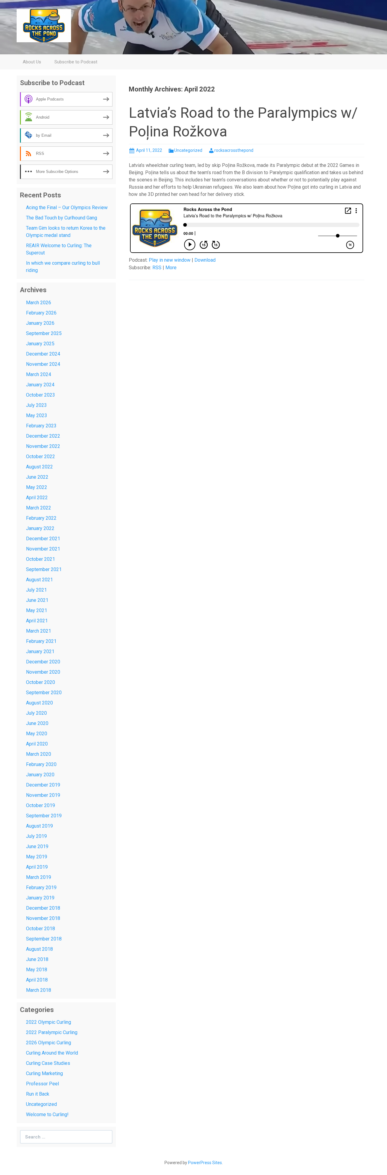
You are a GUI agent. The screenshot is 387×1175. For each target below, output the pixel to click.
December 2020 (43, 662)
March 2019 (38, 877)
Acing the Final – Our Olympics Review (67, 207)
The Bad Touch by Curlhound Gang (61, 218)
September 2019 (44, 816)
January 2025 (40, 343)
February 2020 (41, 764)
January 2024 (40, 385)
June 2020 (37, 723)
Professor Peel (42, 1084)
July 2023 (36, 405)
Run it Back (37, 1094)
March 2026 (38, 302)
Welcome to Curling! (47, 1114)
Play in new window (169, 260)
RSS (156, 267)
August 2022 (39, 467)
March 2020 (38, 754)
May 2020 (36, 733)
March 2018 (38, 990)
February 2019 (41, 887)
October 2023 (40, 395)
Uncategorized (188, 150)
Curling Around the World (52, 1053)
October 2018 (40, 928)
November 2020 (43, 672)
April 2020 (37, 744)
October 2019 (40, 805)
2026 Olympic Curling (48, 1043)
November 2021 (43, 549)
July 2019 (36, 836)
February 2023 (41, 426)
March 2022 (38, 508)
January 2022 (40, 528)
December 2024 (43, 354)
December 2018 (43, 908)
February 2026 (41, 313)
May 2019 (36, 857)
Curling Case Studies (48, 1063)
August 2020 (39, 703)
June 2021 (37, 600)
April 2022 (37, 497)
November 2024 (43, 364)
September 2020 (44, 692)
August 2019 (39, 826)
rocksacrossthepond (233, 150)
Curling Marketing (44, 1073)
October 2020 (40, 682)
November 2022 (43, 446)
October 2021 (40, 559)
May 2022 (36, 487)
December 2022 (43, 436)
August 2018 (39, 949)
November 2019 (43, 795)
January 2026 (40, 323)
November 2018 (43, 918)
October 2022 (40, 456)
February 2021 (41, 641)
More (171, 267)
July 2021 (36, 590)
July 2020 (36, 713)
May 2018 (36, 969)
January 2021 (40, 651)
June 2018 (37, 959)
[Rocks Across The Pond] (44, 25)
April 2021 (37, 621)
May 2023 (36, 415)
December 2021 (43, 538)
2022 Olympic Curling (48, 1022)
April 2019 (37, 867)
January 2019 (40, 898)
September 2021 (44, 569)
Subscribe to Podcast (75, 62)
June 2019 (37, 846)
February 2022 (41, 518)
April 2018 (37, 980)
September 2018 (44, 939)
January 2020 (40, 774)
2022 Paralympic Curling (51, 1032)
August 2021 (39, 580)
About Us (32, 62)
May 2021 (36, 610)
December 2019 (43, 785)
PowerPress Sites (205, 1162)
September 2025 (44, 333)
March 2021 (38, 631)
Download (205, 260)
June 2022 (37, 477)
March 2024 (38, 374)
